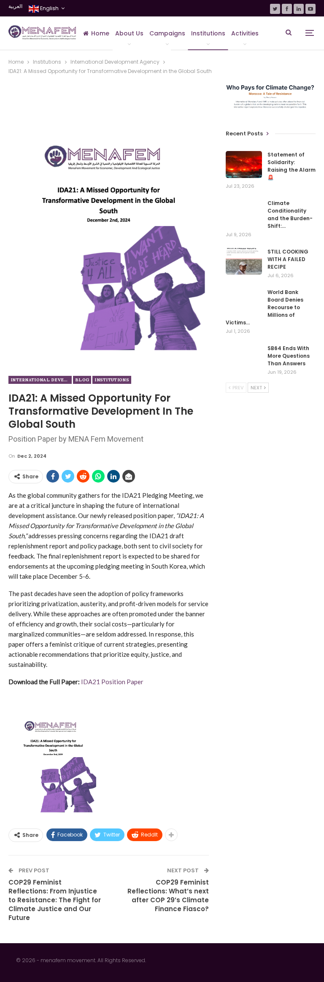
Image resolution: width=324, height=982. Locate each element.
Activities (245, 33)
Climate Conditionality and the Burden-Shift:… (290, 214)
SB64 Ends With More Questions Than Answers (288, 356)
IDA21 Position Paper (112, 681)
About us (129, 33)
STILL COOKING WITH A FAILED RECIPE (287, 259)
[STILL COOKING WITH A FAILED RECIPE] (244, 261)
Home (100, 33)
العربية (15, 6)
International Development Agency (41, 380)
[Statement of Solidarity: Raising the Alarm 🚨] (244, 164)
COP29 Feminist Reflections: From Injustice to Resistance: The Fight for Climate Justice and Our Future (54, 900)
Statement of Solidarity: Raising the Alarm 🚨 (291, 166)
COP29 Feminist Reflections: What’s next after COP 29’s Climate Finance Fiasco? (168, 895)
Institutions (208, 33)
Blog (82, 380)
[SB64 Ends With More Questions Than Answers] (244, 358)
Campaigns (167, 33)
